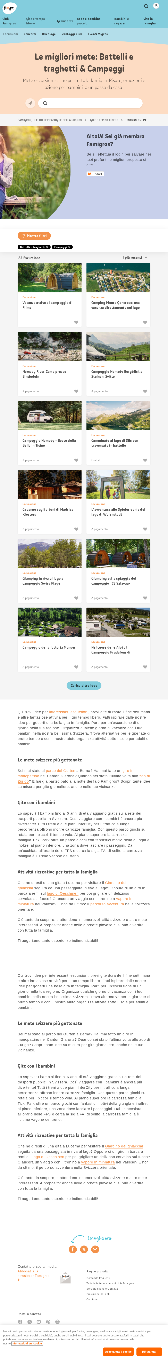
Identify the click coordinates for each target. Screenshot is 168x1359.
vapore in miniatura (98, 1162)
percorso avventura (107, 904)
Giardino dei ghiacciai (124, 1146)
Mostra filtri (37, 235)
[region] (84, 1342)
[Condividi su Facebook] (73, 1249)
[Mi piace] (77, 322)
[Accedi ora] (156, 5)
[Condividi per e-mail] (95, 1249)
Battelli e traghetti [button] (32, 247)
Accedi (98, 173)
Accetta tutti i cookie (118, 1351)
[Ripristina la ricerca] (136, 103)
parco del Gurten (60, 771)
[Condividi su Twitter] (84, 1249)
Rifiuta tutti (149, 1351)
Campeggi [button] (60, 247)
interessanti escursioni (68, 712)
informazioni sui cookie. (27, 1343)
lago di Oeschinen (62, 893)
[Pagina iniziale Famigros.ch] (9, 8)
